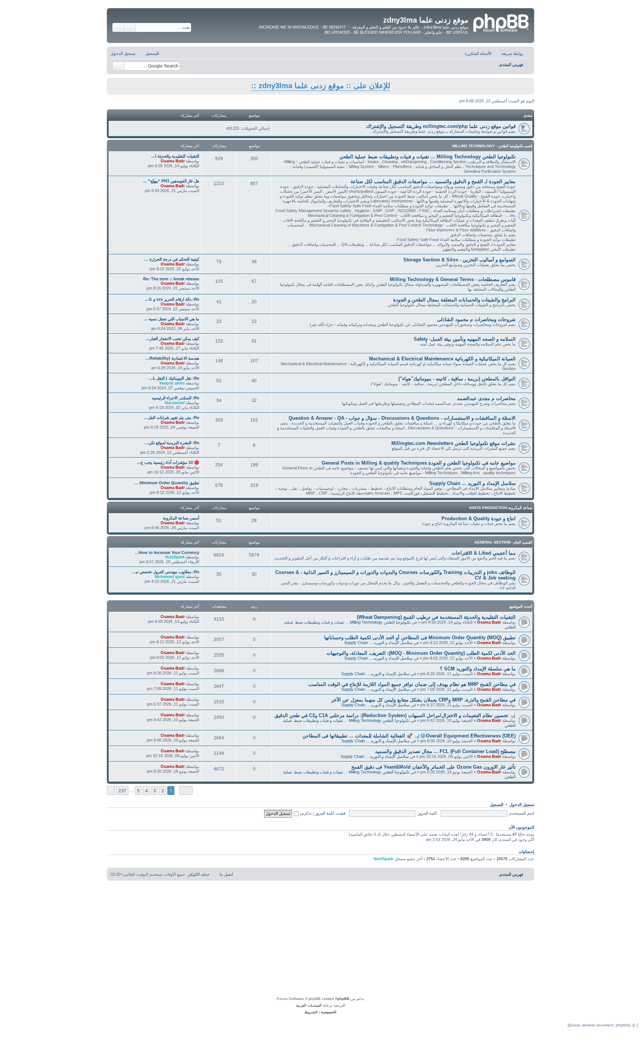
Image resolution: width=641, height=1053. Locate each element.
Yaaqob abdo (172, 383)
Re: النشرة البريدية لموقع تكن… (171, 442)
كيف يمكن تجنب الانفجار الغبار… (172, 338)
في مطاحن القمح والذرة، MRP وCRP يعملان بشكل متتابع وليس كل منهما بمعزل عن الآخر (423, 700)
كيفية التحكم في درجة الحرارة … (171, 259)
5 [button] (138, 790)
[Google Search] (118, 66)
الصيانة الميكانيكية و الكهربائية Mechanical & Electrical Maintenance (442, 359)
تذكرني (305, 813)
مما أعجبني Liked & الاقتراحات (483, 553)
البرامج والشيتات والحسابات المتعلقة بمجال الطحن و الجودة (454, 300)
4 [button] (146, 790)
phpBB (343, 999)
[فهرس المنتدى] (500, 22)
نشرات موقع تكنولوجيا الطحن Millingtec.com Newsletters (453, 443)
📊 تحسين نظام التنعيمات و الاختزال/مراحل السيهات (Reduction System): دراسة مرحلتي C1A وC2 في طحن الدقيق (395, 715)
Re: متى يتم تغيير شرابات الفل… (171, 417)
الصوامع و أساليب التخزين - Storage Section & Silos (459, 260)
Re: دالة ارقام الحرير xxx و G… (172, 299)
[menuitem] (482, 53)
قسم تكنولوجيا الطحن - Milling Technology (492, 146)
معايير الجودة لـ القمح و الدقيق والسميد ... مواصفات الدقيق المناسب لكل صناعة (433, 181)
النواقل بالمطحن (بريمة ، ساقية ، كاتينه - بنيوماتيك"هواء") (457, 379)
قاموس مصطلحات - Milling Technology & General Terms (453, 279)
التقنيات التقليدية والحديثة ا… (175, 156)
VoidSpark (175, 557)
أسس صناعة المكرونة (181, 518)
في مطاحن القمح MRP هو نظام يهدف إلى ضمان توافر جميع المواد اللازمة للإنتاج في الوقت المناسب (412, 684)
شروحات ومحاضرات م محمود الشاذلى (476, 319)
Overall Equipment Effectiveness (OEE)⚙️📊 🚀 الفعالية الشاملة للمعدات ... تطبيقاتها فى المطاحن (409, 736)
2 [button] (162, 790)
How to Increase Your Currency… (167, 552)
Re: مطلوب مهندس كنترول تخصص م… (165, 572)
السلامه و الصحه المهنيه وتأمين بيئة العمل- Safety (465, 339)
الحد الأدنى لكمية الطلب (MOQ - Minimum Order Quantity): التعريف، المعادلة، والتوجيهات (421, 653)
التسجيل (496, 804)
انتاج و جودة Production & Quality (478, 518)
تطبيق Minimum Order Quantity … (166, 483)
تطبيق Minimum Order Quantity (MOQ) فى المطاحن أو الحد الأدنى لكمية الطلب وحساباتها (420, 637)
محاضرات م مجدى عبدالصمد (486, 398)
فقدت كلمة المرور (330, 813)
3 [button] (154, 790)
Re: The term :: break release (171, 279)
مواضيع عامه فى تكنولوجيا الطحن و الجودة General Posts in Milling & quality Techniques (419, 463)
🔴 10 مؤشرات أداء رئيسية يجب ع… (168, 462)
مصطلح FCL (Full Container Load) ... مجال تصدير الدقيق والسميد (445, 751)
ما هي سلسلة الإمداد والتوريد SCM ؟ (478, 668)
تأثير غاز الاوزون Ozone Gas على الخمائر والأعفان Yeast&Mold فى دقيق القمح (433, 767)
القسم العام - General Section (503, 542)
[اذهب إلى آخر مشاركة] (157, 616)
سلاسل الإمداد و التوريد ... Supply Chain (472, 483)
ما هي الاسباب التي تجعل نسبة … (171, 319)
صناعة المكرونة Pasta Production (500, 508)
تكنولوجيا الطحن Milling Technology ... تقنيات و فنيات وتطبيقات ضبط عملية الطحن (427, 156)
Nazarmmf (175, 402)
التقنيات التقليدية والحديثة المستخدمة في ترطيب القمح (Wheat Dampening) (436, 617)
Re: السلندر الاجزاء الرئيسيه (175, 398)
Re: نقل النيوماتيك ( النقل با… (174, 378)
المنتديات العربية (309, 1005)
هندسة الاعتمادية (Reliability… (172, 358)
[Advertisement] (320, 940)
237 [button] (122, 790)
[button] (186, 790)
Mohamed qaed (170, 576)
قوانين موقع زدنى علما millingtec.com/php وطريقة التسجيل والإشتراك (441, 126)
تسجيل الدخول (521, 804)
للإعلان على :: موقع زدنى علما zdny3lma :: (320, 86)
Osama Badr (173, 161)
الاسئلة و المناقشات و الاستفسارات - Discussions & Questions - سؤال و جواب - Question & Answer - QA (402, 418)
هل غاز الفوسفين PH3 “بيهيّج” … (171, 181)
